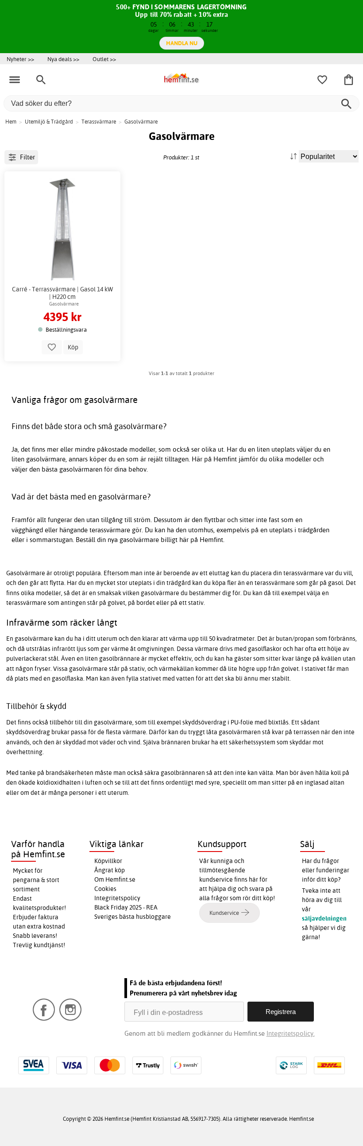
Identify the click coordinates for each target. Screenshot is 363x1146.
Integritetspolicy (117, 898)
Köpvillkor (108, 861)
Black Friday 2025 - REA (126, 907)
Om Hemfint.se (114, 879)
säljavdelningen (324, 918)
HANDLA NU (181, 42)
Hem (10, 121)
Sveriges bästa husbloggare (132, 917)
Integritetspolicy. (290, 1033)
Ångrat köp (109, 870)
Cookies (105, 889)
